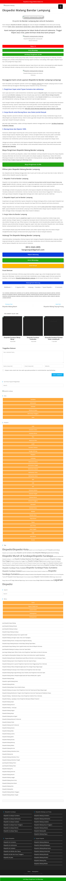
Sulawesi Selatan (33, 490)
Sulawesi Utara (33, 508)
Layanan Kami (33, 609)
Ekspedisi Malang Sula (7, 754)
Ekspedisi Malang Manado (41, 854)
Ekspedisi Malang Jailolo (8, 736)
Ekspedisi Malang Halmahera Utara (10, 751)
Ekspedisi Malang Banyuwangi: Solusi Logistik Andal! (14, 634)
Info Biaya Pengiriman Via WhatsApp (33, 879)
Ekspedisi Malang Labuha (8, 733)
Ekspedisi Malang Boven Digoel (9, 716)
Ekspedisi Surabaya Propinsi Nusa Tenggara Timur (38, 563)
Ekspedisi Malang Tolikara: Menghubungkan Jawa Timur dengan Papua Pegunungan (22, 666)
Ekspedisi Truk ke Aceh (54, 574)
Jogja (33, 532)
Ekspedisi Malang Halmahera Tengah (11, 760)
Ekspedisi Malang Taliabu (8, 745)
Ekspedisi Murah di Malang (27, 296)
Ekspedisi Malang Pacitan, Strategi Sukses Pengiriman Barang (16, 640)
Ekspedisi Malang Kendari (41, 857)
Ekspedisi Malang (34, 293)
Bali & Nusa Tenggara (33, 413)
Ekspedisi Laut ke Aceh (33, 550)
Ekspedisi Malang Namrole (8, 771)
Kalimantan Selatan (33, 469)
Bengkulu (33, 454)
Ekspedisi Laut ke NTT (43, 550)
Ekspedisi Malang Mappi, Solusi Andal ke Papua (13, 687)
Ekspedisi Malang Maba (8, 731)
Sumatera (37, 287)
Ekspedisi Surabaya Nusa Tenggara (13, 825)
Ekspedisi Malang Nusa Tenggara (43, 825)
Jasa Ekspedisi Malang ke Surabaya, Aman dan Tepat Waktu (16, 649)
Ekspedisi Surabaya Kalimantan (12, 818)
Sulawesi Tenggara (33, 500)
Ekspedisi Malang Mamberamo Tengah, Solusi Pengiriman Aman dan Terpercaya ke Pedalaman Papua (26, 693)
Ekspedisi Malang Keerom (8, 704)
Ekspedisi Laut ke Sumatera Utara (26, 552)
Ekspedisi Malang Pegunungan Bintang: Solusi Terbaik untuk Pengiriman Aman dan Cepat (23, 672)
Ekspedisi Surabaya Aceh (58, 556)
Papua (33, 522)
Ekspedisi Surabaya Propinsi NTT (21, 563)
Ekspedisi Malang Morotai (8, 748)
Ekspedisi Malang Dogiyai (8, 710)
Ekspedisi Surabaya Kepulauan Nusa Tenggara (27, 559)
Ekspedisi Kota (13, 293)
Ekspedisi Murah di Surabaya (17, 555)
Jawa (33, 417)
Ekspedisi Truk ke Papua (14, 577)
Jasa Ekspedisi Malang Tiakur (9, 766)
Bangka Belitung (33, 451)
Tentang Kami (33, 613)
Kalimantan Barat (33, 461)
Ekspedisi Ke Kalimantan (10, 845)
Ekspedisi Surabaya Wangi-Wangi (12, 338)
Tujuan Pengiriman (33, 606)
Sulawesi (33, 406)
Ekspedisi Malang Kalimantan (42, 818)
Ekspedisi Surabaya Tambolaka (33, 338)
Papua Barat (33, 518)
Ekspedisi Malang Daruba (8, 739)
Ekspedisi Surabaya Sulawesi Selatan (29, 571)
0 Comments (58, 287)
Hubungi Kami (33, 617)
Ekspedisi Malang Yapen (8, 701)
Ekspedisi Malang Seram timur (9, 780)
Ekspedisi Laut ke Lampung (23, 293)
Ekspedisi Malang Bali (40, 831)
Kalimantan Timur (33, 472)
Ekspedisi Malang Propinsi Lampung (39, 294)
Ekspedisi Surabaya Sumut (43, 574)
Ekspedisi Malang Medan (41, 863)
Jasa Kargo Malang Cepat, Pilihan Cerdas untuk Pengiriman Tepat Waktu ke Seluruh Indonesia (24, 652)
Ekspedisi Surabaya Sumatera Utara (28, 574)
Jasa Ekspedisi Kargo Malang (9, 623)
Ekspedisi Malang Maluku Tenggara (10, 792)
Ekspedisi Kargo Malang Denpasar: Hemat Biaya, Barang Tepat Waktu (18, 643)
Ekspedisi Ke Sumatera (10, 842)
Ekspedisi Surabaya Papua (35, 561)
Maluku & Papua (33, 410)
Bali (33, 479)
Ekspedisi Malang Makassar (41, 842)
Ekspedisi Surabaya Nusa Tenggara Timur (19, 561)
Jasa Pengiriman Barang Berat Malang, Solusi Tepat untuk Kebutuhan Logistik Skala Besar (23, 655)
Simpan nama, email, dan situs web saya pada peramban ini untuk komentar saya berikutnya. (30, 370)
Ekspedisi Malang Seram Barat (9, 783)
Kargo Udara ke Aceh (57, 576)
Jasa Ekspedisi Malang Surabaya (9, 629)
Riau (33, 437)
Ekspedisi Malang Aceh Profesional (10, 725)
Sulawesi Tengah (33, 493)
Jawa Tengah (33, 529)
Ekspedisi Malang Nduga (8, 678)
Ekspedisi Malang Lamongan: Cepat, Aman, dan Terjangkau (16, 637)
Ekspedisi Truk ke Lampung (40, 296)
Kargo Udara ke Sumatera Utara (45, 580)
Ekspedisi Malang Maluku (41, 828)
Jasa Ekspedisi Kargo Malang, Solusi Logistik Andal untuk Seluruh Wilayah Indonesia (22, 646)
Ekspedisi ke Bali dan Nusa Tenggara (14, 854)
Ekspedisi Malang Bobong (8, 742)
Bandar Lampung (37, 83)
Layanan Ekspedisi (6, 297)
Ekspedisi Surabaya (43, 555)
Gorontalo (33, 504)
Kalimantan (33, 403)
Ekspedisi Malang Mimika (8, 684)
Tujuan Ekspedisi (47, 287)
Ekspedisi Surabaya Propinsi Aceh (50, 561)
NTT (33, 486)
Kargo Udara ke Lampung (53, 296)
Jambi (33, 444)
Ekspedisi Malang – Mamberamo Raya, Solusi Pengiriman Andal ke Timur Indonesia (22, 696)
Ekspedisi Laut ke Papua (54, 550)
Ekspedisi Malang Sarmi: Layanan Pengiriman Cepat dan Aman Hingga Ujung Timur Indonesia (24, 664)
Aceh (33, 426)
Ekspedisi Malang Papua (40, 834)
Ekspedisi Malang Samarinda (42, 851)
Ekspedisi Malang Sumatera (14, 296)
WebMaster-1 (8, 287)
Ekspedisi (7, 293)
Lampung (30, 287)
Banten (33, 540)
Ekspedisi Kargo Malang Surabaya (10, 632)
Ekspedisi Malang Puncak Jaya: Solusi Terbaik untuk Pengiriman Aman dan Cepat (21, 669)
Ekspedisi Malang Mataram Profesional (11, 719)
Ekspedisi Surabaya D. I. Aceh (8, 559)
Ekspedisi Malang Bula (7, 789)
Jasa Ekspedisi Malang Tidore (9, 763)
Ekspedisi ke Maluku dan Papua (12, 851)
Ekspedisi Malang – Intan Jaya (9, 707)
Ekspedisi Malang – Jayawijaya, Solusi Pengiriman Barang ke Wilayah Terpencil (20, 699)
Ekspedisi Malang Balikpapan (42, 845)
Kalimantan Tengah (33, 465)
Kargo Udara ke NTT (7, 580)
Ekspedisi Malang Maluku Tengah (10, 795)
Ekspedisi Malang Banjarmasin (42, 848)
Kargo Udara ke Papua (17, 580)
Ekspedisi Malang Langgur (8, 777)
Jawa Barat (33, 536)
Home (33, 602)
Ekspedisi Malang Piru (7, 768)
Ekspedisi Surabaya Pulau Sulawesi (14, 568)
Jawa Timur (33, 525)
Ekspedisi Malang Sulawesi (41, 822)
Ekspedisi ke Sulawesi (9, 848)
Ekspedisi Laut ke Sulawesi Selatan (9, 552)
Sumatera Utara (33, 429)
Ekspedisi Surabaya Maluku (11, 828)
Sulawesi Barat (33, 497)
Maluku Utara (33, 515)
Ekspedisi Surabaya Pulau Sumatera (41, 567)
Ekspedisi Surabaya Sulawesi (12, 571)
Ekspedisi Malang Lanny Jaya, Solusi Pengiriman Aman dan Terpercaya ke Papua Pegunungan (24, 690)
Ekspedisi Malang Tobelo (8, 722)
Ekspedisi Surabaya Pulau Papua (53, 565)
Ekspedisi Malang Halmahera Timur (10, 757)
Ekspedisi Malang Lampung (24, 294)
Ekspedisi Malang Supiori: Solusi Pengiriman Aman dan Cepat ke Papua (19, 661)
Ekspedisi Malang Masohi (8, 774)
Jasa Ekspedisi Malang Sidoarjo (9, 626)
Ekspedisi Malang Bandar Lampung (47, 293)
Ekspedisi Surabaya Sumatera (12, 815)
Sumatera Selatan (33, 447)
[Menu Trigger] (60, 6)
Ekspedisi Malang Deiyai (8, 713)
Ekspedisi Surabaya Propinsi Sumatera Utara (16, 565)
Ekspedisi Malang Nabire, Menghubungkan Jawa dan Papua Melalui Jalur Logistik (21, 675)
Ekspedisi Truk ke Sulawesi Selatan (27, 576)
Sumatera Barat (33, 433)
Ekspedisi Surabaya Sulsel (42, 571)
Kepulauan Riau (33, 440)
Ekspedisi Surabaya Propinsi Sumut (35, 565)
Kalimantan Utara (33, 476)
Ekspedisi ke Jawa (8, 857)
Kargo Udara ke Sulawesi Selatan (29, 580)
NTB (33, 483)
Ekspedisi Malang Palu (40, 860)
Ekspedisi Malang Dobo (8, 786)
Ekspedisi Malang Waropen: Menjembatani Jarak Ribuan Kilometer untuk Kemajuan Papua (23, 658)
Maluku (33, 511)
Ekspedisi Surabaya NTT (45, 559)
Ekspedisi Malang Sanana (8, 728)
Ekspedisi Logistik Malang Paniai (10, 681)
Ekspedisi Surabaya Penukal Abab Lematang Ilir (53, 338)
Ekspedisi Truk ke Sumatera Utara (43, 577)
